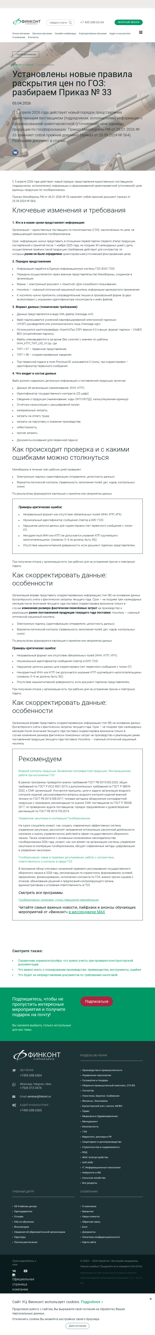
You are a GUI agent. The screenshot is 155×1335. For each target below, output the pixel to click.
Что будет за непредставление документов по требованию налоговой (67, 975)
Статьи (29, 65)
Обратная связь (91, 1221)
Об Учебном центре (25, 1206)
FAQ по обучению (24, 1221)
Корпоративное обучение (93, 33)
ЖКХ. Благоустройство (95, 1157)
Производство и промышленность (102, 1070)
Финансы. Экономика (95, 1100)
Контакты (33, 37)
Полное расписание (25, 1242)
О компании (18, 37)
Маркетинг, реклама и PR (97, 1136)
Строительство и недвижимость (101, 1147)
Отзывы (18, 1216)
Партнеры (20, 1237)
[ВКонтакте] (15, 153)
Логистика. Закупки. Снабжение (100, 1095)
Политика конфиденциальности (101, 1237)
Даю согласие (77, 1325)
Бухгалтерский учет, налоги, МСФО (102, 1106)
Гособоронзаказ (26, 54)
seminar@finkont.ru (39, 1096)
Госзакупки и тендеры (95, 1080)
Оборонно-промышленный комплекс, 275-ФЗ (108, 1085)
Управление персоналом (96, 1075)
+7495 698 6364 (31, 1075)
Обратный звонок (129, 22)
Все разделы (89, 1183)
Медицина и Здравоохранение (100, 1116)
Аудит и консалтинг (120, 33)
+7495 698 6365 (31, 1110)
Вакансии (88, 1211)
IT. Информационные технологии (101, 1167)
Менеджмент (90, 1121)
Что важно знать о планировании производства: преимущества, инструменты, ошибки (79, 969)
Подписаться (96, 1001)
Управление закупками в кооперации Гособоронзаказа (54, 818)
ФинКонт (17, 65)
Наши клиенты (91, 1216)
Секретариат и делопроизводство (101, 1141)
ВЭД (84, 1152)
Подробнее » (92, 1302)
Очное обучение (20, 33)
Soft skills (87, 1162)
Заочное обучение (42, 33)
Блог (85, 1226)
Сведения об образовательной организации (39, 1232)
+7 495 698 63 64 (92, 22)
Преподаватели (23, 1211)
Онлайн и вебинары (65, 33)
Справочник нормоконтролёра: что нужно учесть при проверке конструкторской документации (75, 962)
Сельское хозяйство (93, 1177)
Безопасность (90, 1126)
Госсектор (88, 1090)
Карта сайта (89, 1242)
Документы (89, 1232)
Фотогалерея (21, 1226)
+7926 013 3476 (31, 1088)
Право (85, 1111)
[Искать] (70, 23)
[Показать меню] (141, 32)
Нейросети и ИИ (91, 1172)
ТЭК (84, 1131)
